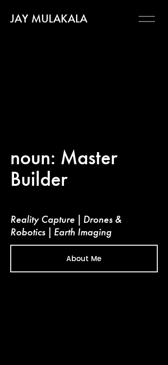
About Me (83, 258)
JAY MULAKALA (48, 18)
